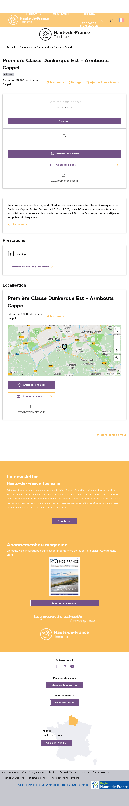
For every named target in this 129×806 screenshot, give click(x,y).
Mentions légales (10, 772)
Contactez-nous (101, 772)
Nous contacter (64, 702)
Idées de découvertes (64, 685)
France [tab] (47, 730)
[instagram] (64, 667)
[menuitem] (26, 20)
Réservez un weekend (13, 778)
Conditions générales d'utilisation (39, 772)
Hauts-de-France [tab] (53, 735)
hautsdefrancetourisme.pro (65, 778)
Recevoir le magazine (64, 603)
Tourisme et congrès (38, 778)
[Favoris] (103, 20)
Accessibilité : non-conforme (74, 772)
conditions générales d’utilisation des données (43, 507)
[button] (111, 20)
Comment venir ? (56, 743)
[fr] (121, 20)
